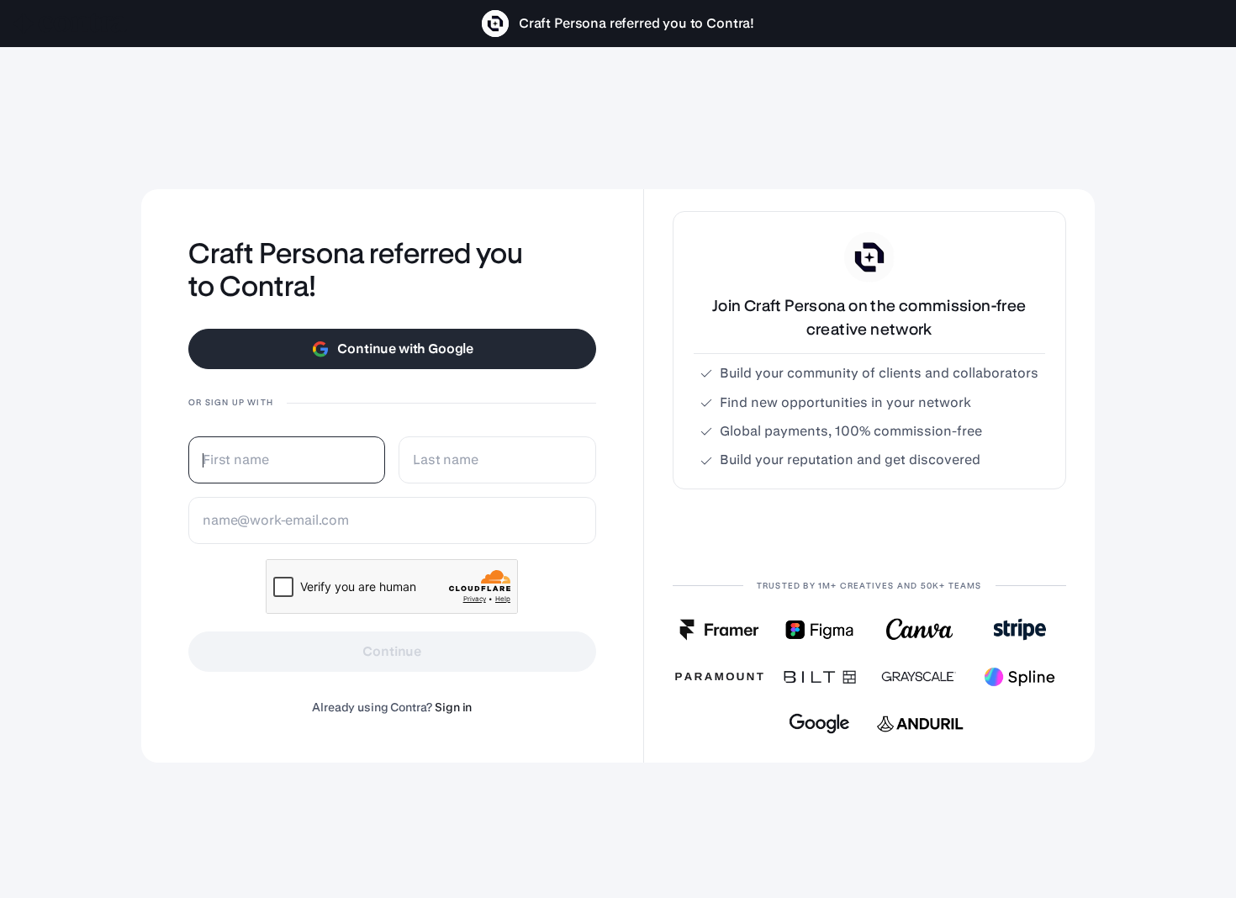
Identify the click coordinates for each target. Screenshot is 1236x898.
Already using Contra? (392, 707)
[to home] (70, 23)
